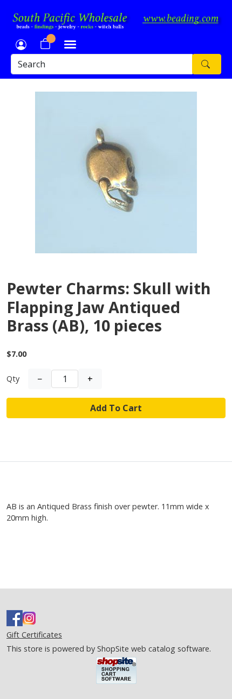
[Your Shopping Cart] (45, 43)
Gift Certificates (34, 634)
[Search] (206, 64)
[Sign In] (21, 43)
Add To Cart (116, 408)
